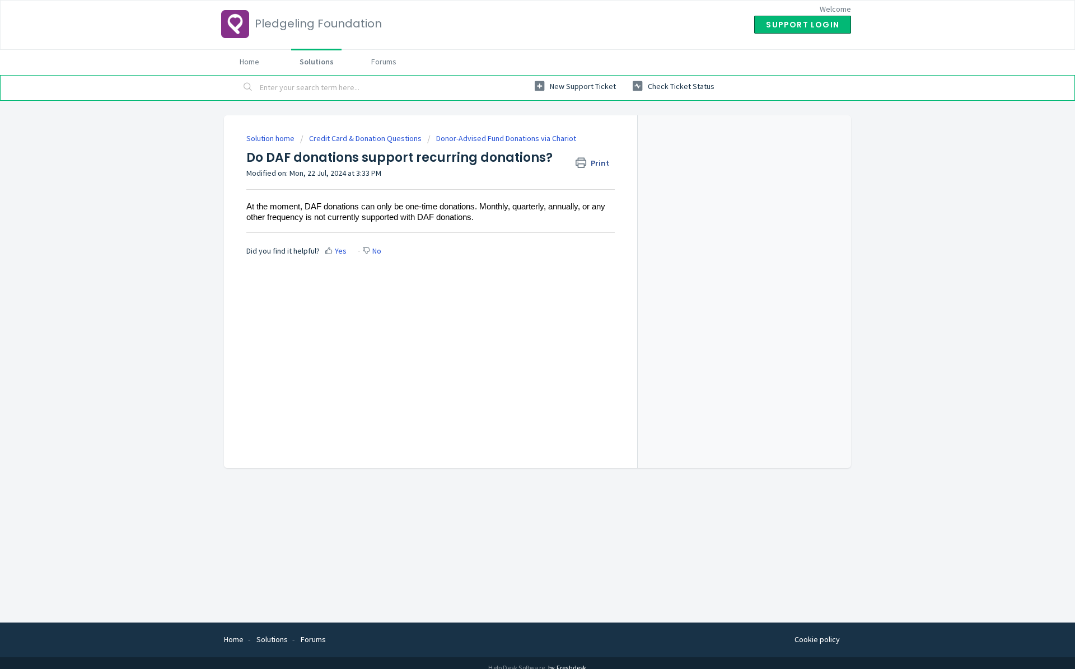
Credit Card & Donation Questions (365, 138)
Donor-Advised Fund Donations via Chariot (506, 138)
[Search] (248, 88)
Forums (383, 62)
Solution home (271, 138)
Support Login (802, 24)
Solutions (317, 62)
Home (249, 62)
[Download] (517, 188)
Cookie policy (817, 639)
